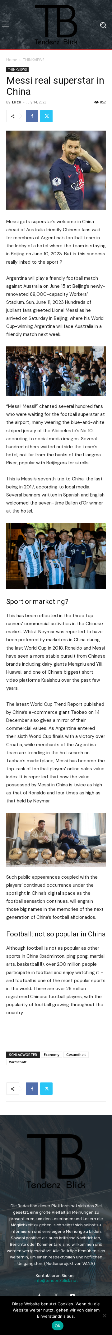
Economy (51, 1054)
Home (11, 59)
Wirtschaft (17, 1062)
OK (58, 1325)
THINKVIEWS (33, 59)
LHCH (16, 102)
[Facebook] (32, 116)
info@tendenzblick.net (56, 1280)
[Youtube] (73, 1296)
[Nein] (104, 1315)
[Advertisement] (56, 1032)
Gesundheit (76, 1054)
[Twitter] (46, 116)
